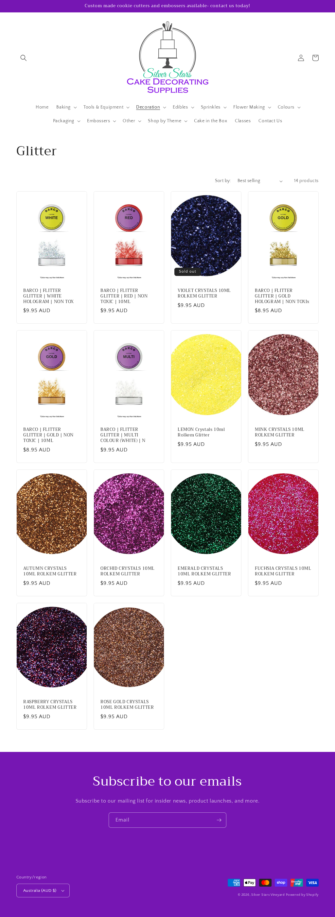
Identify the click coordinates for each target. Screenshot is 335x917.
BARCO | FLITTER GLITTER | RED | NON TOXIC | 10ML (124, 296)
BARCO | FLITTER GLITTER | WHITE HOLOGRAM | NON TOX (48, 296)
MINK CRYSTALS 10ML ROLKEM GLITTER (280, 432)
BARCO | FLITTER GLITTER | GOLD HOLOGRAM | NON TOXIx (282, 296)
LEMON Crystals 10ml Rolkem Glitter (201, 432)
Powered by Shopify (302, 895)
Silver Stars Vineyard (268, 895)
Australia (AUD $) (40, 890)
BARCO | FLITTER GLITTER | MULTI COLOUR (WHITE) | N (123, 435)
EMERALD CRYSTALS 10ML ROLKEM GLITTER (204, 571)
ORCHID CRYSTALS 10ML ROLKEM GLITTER (127, 571)
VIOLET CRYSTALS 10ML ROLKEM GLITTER (204, 293)
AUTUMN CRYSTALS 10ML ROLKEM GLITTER (50, 571)
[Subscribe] (219, 820)
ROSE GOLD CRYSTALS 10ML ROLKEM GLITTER (127, 704)
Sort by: (223, 180)
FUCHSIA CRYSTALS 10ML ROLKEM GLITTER (283, 571)
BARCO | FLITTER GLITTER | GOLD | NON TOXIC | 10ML (48, 435)
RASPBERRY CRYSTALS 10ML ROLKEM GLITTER (50, 704)
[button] (23, 58)
